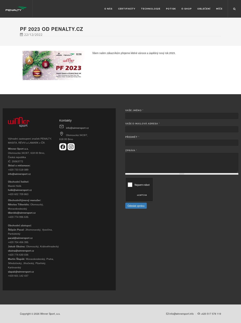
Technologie (150, 8)
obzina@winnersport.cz (21, 250)
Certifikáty (126, 8)
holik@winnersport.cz (20, 190)
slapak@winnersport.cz (21, 271)
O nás (108, 8)
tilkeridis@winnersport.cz (22, 212)
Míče (219, 8)
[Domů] (16, 9)
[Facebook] (63, 149)
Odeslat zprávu (136, 205)
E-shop (187, 8)
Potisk (171, 8)
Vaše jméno (134, 110)
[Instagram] (71, 149)
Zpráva (131, 150)
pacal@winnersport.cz (20, 238)
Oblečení (203, 8)
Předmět (132, 137)
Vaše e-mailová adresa (142, 123)
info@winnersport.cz (19, 174)
